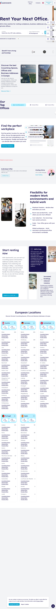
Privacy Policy (39, 601)
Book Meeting (39, 175)
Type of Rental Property (34, 31)
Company (38, 3)
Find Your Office (30, 2)
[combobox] (14, 33)
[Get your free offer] (53, 606)
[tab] (18, 105)
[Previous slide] (21, 78)
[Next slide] (53, 78)
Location (4, 31)
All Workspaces (33, 33)
